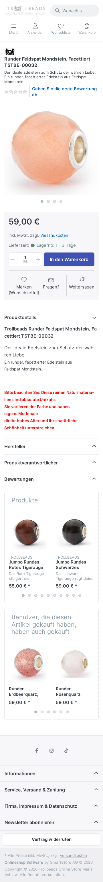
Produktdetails (20, 317)
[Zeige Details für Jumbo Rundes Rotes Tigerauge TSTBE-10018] (28, 532)
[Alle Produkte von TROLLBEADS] (9, 51)
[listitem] (51, 149)
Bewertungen (19, 479)
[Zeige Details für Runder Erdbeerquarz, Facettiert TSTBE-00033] (28, 664)
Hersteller (14, 446)
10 (79, 595)
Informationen (20, 773)
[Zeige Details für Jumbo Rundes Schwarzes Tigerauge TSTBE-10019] (75, 532)
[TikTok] (66, 750)
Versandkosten (54, 235)
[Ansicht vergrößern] (51, 149)
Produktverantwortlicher (31, 463)
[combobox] (74, 11)
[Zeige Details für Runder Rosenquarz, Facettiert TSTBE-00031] (75, 664)
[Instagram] (51, 750)
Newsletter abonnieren (29, 822)
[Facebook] (37, 750)
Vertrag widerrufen (52, 839)
